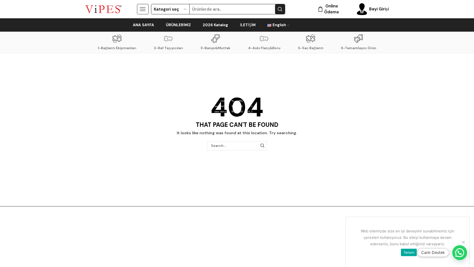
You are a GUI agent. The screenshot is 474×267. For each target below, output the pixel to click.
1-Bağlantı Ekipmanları (117, 48)
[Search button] (280, 9)
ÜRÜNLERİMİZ (178, 24)
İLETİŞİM (248, 24)
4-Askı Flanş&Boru (264, 48)
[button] (459, 252)
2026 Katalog (215, 24)
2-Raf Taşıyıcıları (168, 48)
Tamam (408, 252)
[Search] (262, 145)
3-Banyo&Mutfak (215, 48)
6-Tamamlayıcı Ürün (358, 48)
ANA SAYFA (143, 24)
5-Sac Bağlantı (310, 48)
